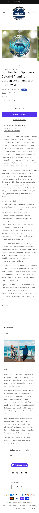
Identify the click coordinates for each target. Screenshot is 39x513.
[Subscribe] (30, 455)
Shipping (4, 92)
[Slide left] (14, 65)
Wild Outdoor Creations (18, 502)
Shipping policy (20, 508)
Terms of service (32, 505)
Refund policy (12, 505)
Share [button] (6, 306)
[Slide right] (24, 65)
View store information (12, 131)
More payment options (19, 119)
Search (6, 333)
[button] (4, 13)
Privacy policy (22, 505)
